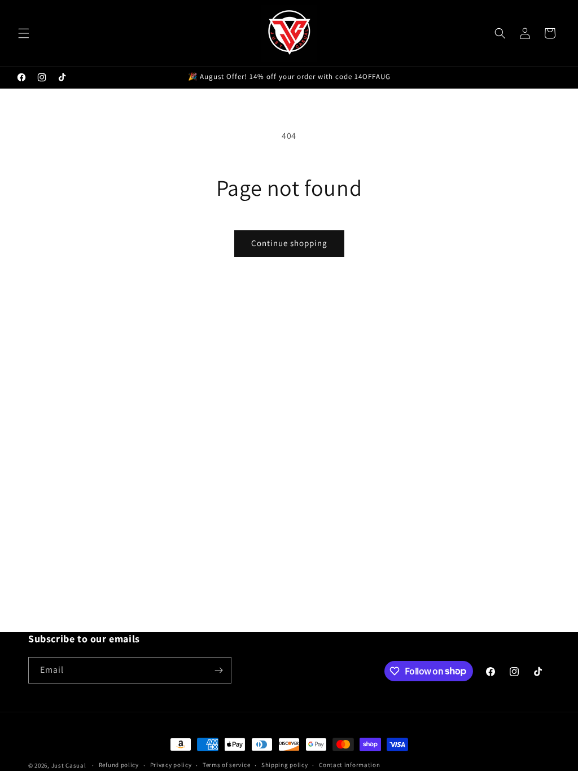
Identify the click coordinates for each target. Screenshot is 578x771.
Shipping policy (284, 765)
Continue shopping (289, 243)
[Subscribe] (218, 670)
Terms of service (226, 765)
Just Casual (68, 765)
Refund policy (119, 765)
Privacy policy (171, 765)
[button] (23, 33)
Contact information (349, 765)
